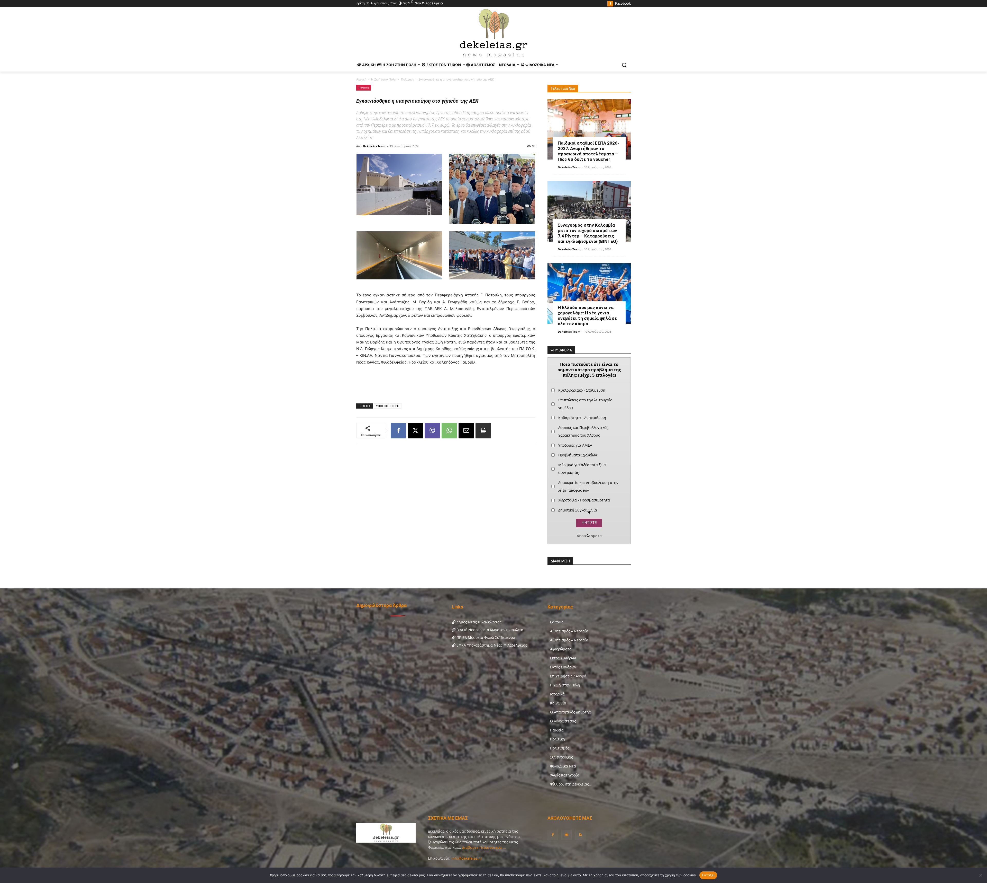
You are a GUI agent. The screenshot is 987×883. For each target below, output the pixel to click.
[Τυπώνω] (483, 430)
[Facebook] (610, 4)
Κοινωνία (558, 703)
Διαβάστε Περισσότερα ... (483, 847)
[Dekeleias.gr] (493, 33)
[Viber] (432, 430)
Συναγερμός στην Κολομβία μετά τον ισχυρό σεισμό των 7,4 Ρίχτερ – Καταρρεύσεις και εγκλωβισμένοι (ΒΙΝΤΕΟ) (588, 233)
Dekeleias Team (374, 146)
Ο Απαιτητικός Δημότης (570, 712)
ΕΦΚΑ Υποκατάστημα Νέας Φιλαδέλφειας (491, 645)
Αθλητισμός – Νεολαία (569, 631)
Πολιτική (407, 79)
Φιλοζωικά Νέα (563, 766)
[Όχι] (980, 875)
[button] (624, 65)
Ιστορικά (557, 694)
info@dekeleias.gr (466, 858)
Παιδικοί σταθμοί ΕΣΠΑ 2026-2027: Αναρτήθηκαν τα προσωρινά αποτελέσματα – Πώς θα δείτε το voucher (588, 151)
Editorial (557, 622)
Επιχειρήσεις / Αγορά (568, 676)
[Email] (466, 430)
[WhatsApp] (449, 430)
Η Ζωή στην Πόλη (383, 79)
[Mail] (566, 835)
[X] (415, 430)
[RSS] (580, 835)
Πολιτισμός (559, 748)
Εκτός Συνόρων (563, 658)
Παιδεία (557, 730)
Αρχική (361, 79)
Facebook (623, 3)
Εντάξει (708, 875)
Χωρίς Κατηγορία (564, 775)
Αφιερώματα (561, 649)
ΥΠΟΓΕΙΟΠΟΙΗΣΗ (387, 406)
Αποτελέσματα (589, 536)
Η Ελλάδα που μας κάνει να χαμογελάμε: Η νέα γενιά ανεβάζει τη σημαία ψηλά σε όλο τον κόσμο (587, 315)
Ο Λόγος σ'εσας (563, 721)
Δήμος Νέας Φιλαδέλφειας (478, 622)
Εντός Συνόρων (563, 667)
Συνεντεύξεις (561, 757)
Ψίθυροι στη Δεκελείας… (571, 784)
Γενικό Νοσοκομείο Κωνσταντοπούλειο (489, 629)
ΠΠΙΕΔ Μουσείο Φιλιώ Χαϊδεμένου (485, 637)
